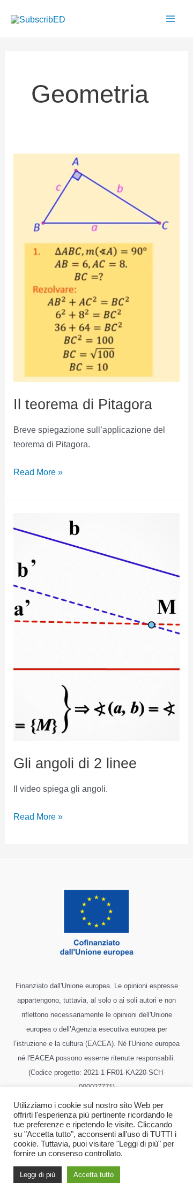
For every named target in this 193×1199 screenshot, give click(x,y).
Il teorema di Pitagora (82, 404)
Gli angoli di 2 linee (75, 763)
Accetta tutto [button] (93, 1175)
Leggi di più (37, 1175)
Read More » (38, 471)
